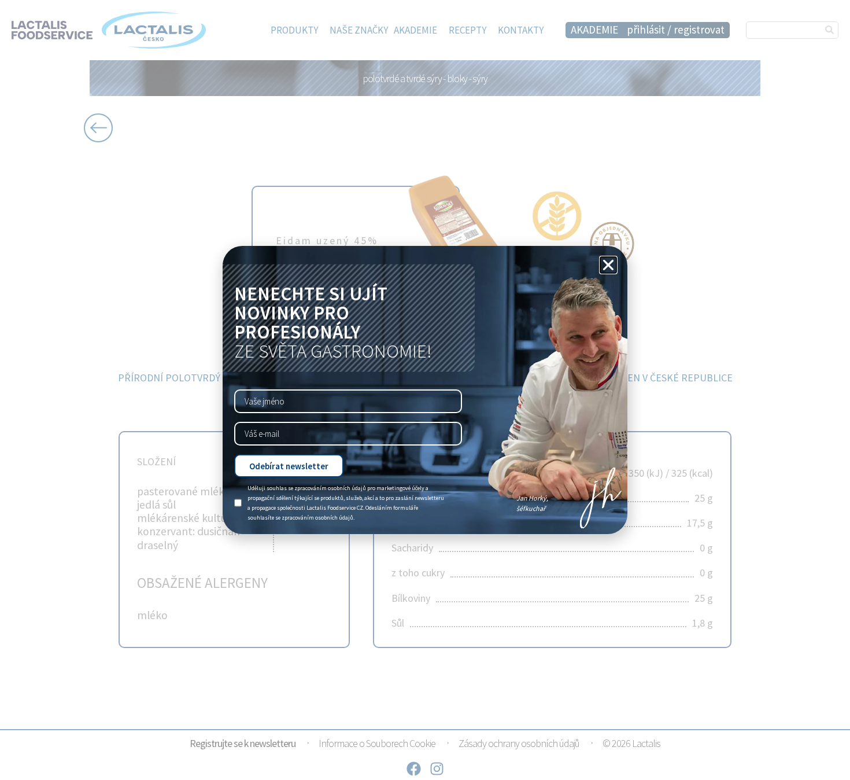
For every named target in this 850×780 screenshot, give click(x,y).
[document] (425, 390)
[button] (608, 265)
